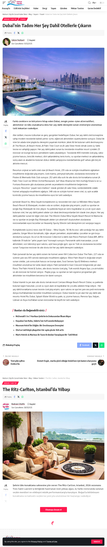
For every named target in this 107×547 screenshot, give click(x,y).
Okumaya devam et (53, 509)
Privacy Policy (37, 541)
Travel (23, 19)
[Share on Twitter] (18, 33)
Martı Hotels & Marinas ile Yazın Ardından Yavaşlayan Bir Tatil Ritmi (46, 334)
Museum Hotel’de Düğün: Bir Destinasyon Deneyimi (40, 325)
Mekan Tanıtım (10, 19)
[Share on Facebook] (14, 33)
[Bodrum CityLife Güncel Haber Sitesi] (16, 2)
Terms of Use (51, 541)
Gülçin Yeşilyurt (18, 40)
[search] (89, 3)
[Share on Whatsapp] (22, 33)
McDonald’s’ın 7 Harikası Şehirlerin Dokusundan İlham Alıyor (43, 316)
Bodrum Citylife (18, 404)
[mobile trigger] (5, 2)
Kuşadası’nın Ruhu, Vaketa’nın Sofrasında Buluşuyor (40, 321)
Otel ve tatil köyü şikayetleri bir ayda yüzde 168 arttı (40, 330)
